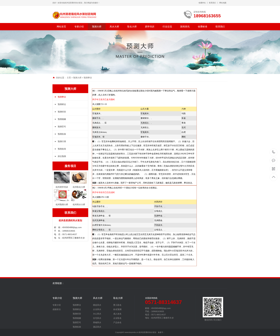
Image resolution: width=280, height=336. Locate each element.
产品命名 (117, 322)
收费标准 (202, 26)
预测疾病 (62, 134)
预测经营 (62, 112)
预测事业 (88, 77)
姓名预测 (117, 309)
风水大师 (114, 26)
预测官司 (62, 126)
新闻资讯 (185, 26)
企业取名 (117, 318)
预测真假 (62, 149)
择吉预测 (62, 156)
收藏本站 (202, 3)
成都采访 (56, 309)
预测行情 (62, 141)
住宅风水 (97, 318)
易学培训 (149, 26)
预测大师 (96, 26)
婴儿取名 (117, 305)
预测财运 (62, 104)
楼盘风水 (97, 305)
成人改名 (117, 314)
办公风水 (97, 314)
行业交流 (167, 26)
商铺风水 (97, 322)
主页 (69, 77)
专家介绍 (79, 26)
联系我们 (212, 3)
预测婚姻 (62, 119)
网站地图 (222, 3)
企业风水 (97, 309)
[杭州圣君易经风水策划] (74, 15)
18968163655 (274, 152)
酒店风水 (97, 327)
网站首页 (61, 26)
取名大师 (132, 26)
